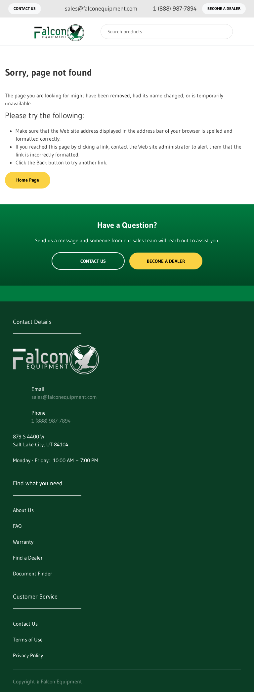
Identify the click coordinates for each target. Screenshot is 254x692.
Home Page (27, 180)
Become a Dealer (223, 8)
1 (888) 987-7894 (51, 420)
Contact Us (25, 8)
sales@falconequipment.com (64, 397)
